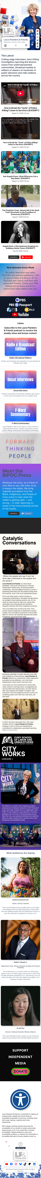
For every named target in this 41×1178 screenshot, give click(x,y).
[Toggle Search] (26, 45)
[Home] (5, 45)
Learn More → (7, 759)
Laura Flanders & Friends (16, 39)
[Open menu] (15, 45)
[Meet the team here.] (9, 730)
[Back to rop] (20, 1144)
